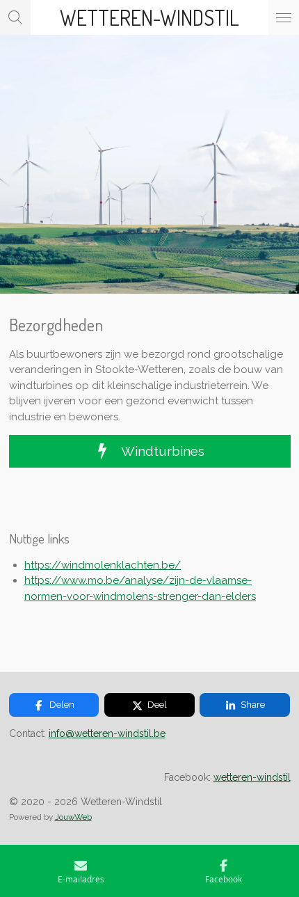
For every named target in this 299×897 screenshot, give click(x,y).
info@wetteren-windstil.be (107, 733)
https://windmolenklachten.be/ (102, 565)
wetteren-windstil (252, 777)
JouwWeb (73, 817)
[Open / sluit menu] (283, 17)
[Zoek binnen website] (15, 17)
